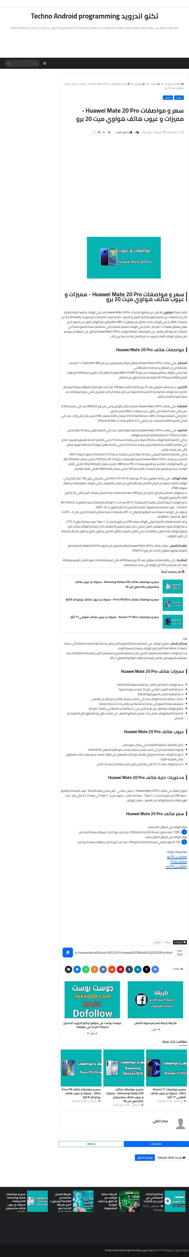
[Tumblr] (129, 969)
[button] (183, 1201)
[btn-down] (94, 132)
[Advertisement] (121, 188)
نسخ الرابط (179, 952)
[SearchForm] (8, 63)
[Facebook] (155, 969)
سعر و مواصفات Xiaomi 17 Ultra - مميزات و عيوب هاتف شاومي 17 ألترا (114, 617)
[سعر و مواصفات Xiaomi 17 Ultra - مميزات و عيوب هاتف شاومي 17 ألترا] (173, 622)
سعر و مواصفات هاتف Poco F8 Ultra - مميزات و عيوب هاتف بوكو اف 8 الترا (112, 599)
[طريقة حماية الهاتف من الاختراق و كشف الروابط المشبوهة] (129, 1201)
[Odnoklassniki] (94, 969)
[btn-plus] (103, 132)
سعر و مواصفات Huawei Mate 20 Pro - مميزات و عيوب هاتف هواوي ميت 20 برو (124, 86)
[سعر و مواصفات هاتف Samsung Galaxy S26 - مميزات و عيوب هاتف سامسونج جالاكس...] (37, 1201)
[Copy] (68, 952)
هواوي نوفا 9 (179, 861)
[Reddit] (112, 969)
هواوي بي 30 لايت (176, 866)
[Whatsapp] (86, 969)
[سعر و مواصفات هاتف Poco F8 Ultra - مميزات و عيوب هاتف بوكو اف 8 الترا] (173, 604)
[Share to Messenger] (77, 969)
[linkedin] (138, 969)
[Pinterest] (120, 969)
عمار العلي (160, 1121)
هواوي (138, 84)
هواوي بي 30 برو (177, 856)
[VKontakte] (103, 969)
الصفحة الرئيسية (172, 84)
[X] (146, 969)
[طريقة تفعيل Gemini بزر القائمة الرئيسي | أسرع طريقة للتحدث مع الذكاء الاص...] (83, 1201)
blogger (156, 1144)
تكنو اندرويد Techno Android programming (94, 16)
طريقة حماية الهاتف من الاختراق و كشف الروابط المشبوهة (107, 1201)
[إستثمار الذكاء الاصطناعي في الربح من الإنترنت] (175, 1201)
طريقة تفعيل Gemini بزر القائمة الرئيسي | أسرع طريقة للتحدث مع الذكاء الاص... (61, 1203)
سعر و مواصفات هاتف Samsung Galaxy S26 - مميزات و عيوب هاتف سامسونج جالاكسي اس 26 (117, 584)
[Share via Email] (68, 969)
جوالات (153, 84)
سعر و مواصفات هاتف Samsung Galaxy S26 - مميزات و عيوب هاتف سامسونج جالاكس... (15, 1203)
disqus (91, 1144)
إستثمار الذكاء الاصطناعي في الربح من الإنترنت (153, 1198)
